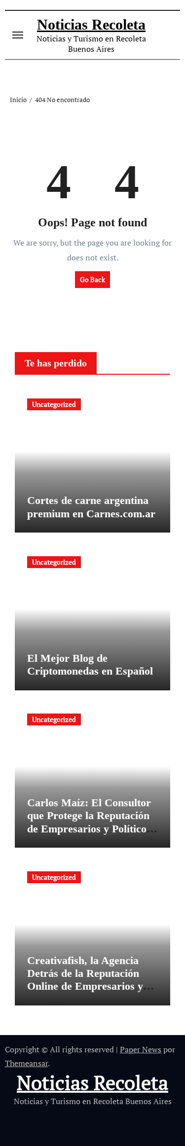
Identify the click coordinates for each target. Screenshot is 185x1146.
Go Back (92, 279)
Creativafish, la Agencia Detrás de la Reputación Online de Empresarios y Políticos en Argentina (85, 979)
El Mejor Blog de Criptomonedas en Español (90, 664)
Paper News (140, 1049)
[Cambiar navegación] (17, 35)
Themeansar (26, 1063)
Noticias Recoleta (91, 24)
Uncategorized (54, 404)
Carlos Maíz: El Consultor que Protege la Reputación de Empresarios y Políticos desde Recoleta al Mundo (89, 822)
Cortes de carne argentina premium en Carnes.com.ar (91, 506)
